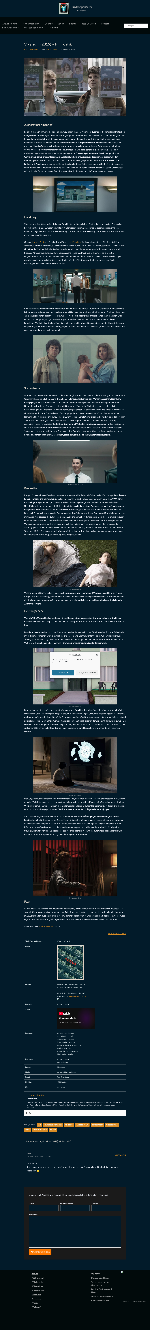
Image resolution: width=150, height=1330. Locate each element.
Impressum (95, 1274)
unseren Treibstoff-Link (77, 996)
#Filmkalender (37, 1282)
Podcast (105, 23)
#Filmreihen (36, 1294)
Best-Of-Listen (88, 23)
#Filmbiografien (38, 1290)
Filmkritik (69, 1125)
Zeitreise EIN (63, 673)
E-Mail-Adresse (67, 1203)
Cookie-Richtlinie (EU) (100, 1300)
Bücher (72, 23)
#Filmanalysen (37, 1286)
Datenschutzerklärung (100, 1278)
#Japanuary (36, 1299)
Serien (61, 23)
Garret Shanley (82, 1125)
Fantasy (33, 49)
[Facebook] (27, 1113)
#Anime (35, 1274)
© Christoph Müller (117, 933)
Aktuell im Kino (9, 23)
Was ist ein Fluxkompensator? (103, 1296)
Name (32, 1203)
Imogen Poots (38, 242)
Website (95, 1203)
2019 (39, 1125)
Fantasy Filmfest (47, 926)
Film (37, 49)
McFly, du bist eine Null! (87, 673)
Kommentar (34, 1214)
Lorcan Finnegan (40, 1130)
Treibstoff (53, 27)
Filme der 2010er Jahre (53, 1125)
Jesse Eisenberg (74, 242)
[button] (97, 655)
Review (53, 1130)
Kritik (27, 1130)
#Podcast (35, 1303)
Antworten (120, 1155)
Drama (26, 49)
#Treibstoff (36, 1307)
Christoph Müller (51, 49)
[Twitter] (30, 1113)
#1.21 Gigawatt (38, 1278)
